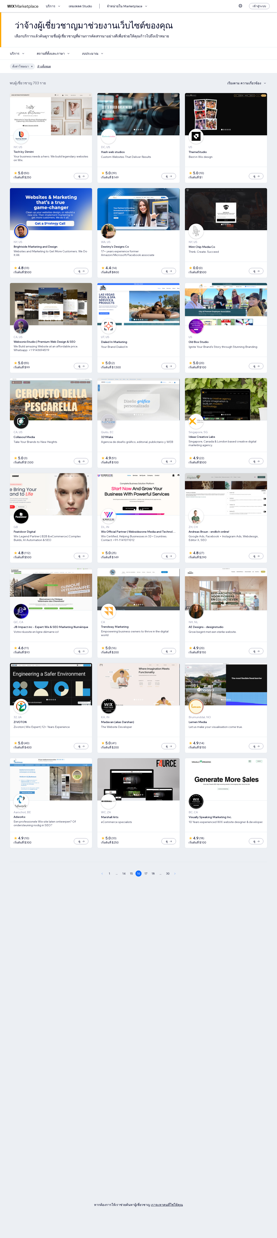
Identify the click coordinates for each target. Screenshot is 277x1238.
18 (153, 873)
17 (145, 873)
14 (124, 873)
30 (168, 873)
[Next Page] (175, 874)
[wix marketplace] (23, 6)
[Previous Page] (102, 874)
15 (131, 873)
